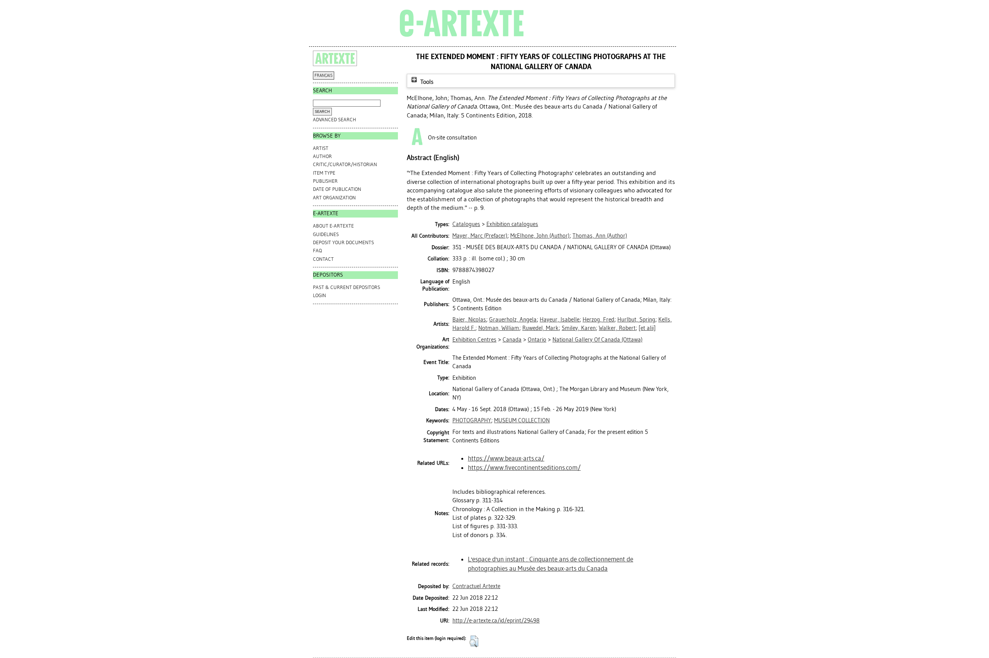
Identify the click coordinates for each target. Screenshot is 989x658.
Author (322, 156)
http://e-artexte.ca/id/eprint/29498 (496, 620)
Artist (320, 148)
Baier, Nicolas (469, 319)
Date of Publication (337, 189)
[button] (473, 641)
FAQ (317, 250)
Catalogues (466, 224)
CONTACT (323, 259)
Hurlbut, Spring (636, 319)
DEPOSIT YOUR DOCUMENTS (343, 242)
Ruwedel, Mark (540, 328)
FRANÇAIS (323, 75)
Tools (426, 81)
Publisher (325, 181)
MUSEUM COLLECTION (522, 420)
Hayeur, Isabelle (559, 319)
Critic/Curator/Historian (345, 164)
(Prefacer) (479, 235)
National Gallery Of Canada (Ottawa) (597, 339)
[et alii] (647, 328)
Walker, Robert (617, 328)
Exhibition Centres (474, 339)
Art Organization (334, 198)
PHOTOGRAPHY (471, 420)
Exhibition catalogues (512, 224)
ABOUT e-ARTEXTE (333, 226)
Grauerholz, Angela (513, 319)
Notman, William (498, 328)
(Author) (539, 235)
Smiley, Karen (579, 328)
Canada (512, 339)
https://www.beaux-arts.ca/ (506, 458)
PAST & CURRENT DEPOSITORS (346, 287)
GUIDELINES (326, 234)
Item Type (324, 173)
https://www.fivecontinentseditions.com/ (524, 467)
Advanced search (334, 119)
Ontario (537, 339)
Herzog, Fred (598, 319)
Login (319, 295)
